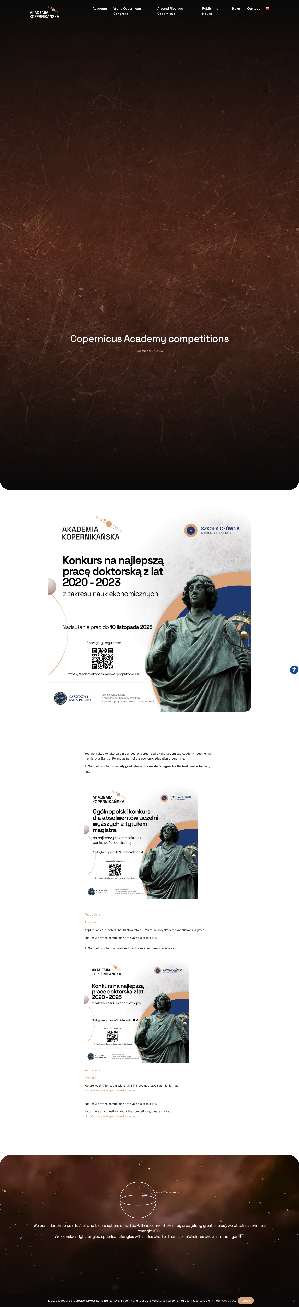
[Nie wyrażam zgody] (294, 1301)
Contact (253, 8)
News (236, 8)
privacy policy (226, 1300)
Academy (100, 8)
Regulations (92, 914)
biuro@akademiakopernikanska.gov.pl (109, 1090)
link (154, 937)
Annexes (90, 922)
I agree (246, 1300)
